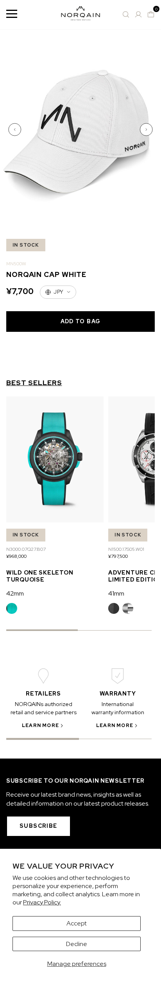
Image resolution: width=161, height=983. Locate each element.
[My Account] (138, 14)
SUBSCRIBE (38, 825)
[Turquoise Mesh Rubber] (11, 608)
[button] (15, 129)
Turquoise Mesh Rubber (11, 608)
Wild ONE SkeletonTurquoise (39, 576)
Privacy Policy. (42, 902)
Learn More (40, 725)
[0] (151, 14)
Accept (76, 923)
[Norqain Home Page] (80, 14)
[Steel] (127, 608)
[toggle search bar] (126, 14)
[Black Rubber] (113, 608)
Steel (127, 608)
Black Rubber (113, 608)
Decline (76, 944)
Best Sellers (34, 382)
